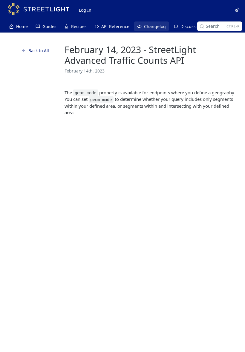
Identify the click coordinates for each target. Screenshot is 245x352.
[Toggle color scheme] (237, 10)
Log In (85, 10)
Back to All (38, 50)
